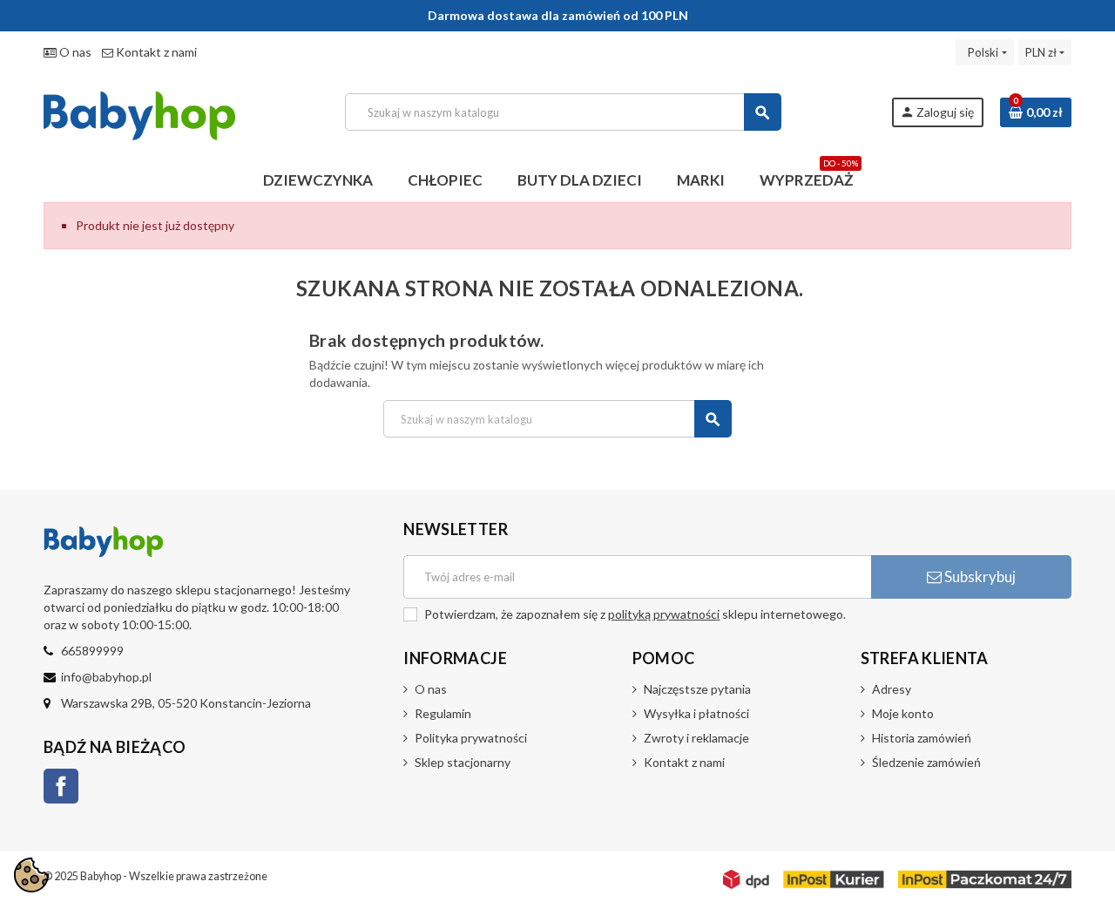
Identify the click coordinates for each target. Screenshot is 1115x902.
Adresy (891, 689)
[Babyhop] (139, 110)
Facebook (61, 786)
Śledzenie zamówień (926, 762)
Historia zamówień (921, 737)
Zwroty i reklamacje (696, 737)
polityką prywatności (664, 614)
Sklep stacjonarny (462, 762)
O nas (74, 51)
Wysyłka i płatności (696, 713)
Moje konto (903, 713)
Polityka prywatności (471, 737)
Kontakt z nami (155, 51)
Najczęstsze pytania (697, 689)
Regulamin (443, 713)
